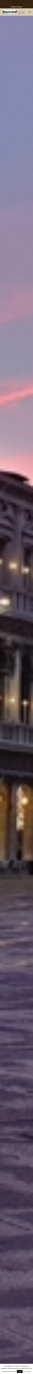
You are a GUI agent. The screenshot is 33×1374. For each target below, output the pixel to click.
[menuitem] (13, 1)
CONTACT (24, 1)
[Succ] (29, 703)
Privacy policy (27, 1371)
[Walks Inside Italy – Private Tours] (13, 12)
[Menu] (30, 12)
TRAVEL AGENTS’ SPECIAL (13, 1)
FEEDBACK (14, 4)
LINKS (20, 4)
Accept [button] (19, 1371)
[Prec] (4, 703)
